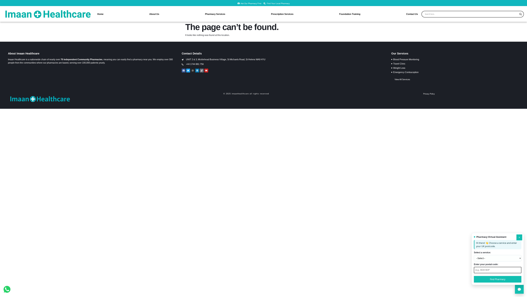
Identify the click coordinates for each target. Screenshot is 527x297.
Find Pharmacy (497, 279)
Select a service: (482, 252)
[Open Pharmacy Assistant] (519, 289)
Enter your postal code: (486, 264)
